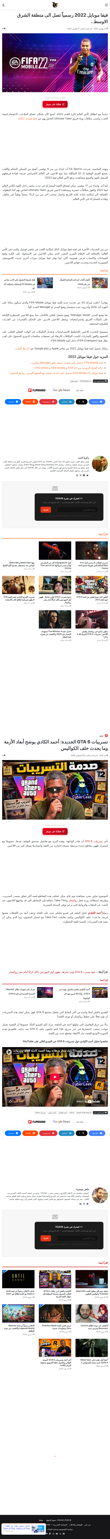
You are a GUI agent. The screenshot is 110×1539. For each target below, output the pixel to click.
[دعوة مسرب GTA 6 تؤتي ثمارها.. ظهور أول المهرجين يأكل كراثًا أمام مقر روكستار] (55, 585)
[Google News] (61, 390)
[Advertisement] (55, 144)
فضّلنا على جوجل (53, 104)
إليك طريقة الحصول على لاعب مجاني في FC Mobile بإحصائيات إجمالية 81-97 (19, 284)
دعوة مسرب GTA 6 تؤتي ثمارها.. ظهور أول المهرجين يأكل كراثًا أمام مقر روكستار (55, 600)
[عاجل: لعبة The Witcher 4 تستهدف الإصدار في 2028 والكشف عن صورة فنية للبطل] (55, 619)
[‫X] (80, 475)
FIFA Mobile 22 (85, 381)
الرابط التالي (22, 348)
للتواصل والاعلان (75, 1524)
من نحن (87, 1524)
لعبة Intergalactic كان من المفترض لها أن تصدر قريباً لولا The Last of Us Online (55, 565)
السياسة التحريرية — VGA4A (55, 1524)
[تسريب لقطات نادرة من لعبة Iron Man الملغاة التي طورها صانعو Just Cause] (91, 550)
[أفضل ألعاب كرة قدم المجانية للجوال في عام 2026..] (100, 282)
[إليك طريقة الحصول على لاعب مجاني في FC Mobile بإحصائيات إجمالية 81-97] (45, 282)
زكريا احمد (83, 457)
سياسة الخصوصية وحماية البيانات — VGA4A (55, 1529)
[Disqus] (55, 685)
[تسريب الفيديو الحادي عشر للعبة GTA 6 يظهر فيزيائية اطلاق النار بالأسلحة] (18, 585)
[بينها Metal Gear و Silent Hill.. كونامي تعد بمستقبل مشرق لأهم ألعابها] (18, 550)
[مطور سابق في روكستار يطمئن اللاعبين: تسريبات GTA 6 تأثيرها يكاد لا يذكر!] (91, 619)
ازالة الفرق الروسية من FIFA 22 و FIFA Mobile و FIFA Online (69, 367)
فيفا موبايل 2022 (27, 118)
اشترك (45, 510)
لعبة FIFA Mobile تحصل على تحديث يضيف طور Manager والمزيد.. (66, 362)
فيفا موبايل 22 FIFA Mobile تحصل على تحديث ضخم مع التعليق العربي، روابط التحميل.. (55, 372)
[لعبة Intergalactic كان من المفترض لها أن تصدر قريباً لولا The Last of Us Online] (55, 550)
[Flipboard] (36, 390)
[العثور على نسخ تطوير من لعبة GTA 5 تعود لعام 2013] (91, 585)
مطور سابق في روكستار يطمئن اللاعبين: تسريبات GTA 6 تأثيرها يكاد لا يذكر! (92, 634)
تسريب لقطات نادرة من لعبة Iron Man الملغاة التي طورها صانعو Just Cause (93, 565)
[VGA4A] (55, 5)
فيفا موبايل (73, 381)
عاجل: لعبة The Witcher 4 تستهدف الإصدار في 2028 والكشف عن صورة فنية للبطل (56, 634)
